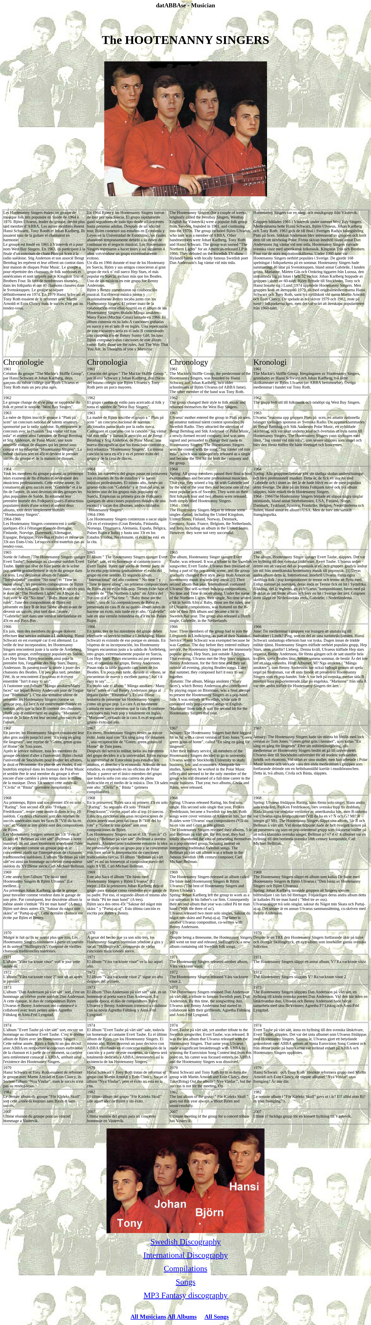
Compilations (185, 1268)
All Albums (182, 1316)
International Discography (185, 1255)
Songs (185, 1281)
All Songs (216, 1316)
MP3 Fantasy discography (186, 1295)
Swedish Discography (185, 1241)
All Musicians (148, 1316)
